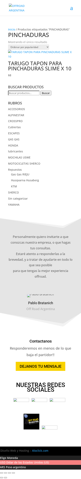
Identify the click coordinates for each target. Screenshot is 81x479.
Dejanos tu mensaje (40, 366)
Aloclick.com (40, 450)
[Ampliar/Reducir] (1, 472)
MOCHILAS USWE (19, 157)
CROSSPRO (15, 121)
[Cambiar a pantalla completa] (5, 472)
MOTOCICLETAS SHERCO (24, 163)
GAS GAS (13, 139)
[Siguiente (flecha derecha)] (5, 477)
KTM (14, 186)
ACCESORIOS (16, 109)
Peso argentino (16, 467)
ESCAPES (14, 133)
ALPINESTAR (16, 115)
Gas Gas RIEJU (20, 174)
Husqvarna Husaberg (25, 180)
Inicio (11, 29)
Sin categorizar (18, 198)
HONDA (13, 145)
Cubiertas (14, 127)
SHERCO (13, 192)
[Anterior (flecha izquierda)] (1, 477)
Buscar (46, 93)
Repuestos (15, 169)
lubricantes (15, 151)
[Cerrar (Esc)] (13, 472)
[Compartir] (9, 472)
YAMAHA (13, 204)
